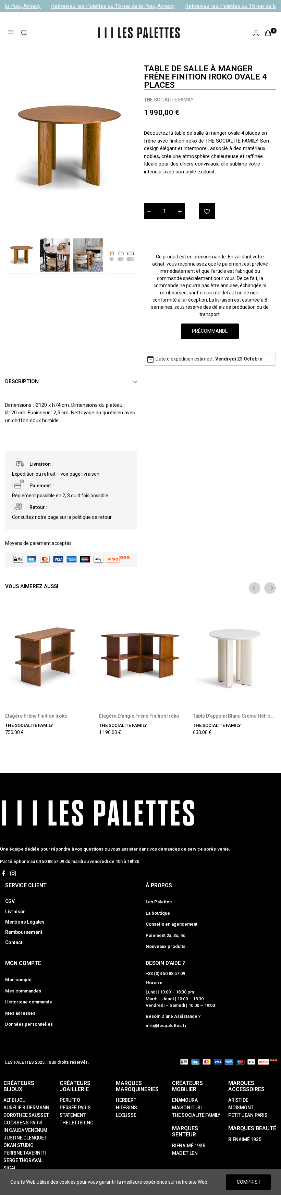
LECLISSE (126, 1115)
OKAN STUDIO (18, 1145)
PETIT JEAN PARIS (248, 1115)
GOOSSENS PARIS (22, 1122)
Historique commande (28, 1001)
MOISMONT (240, 1107)
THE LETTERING (76, 1122)
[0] (268, 32)
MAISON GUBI (187, 1107)
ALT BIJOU (14, 1100)
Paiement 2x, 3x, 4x (165, 935)
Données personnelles (29, 1024)
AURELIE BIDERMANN (26, 1107)
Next (121, 147)
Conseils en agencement (171, 924)
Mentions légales (25, 922)
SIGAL (9, 1168)
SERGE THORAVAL (22, 1160)
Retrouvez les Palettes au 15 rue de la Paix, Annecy (109, 6)
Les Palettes (159, 901)
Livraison (15, 911)
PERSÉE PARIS (75, 1107)
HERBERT (126, 1100)
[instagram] (13, 873)
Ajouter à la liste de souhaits (207, 211)
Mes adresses (20, 1013)
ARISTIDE (238, 1100)
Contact (14, 942)
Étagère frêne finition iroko (36, 716)
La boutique (158, 913)
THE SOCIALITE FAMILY (169, 99)
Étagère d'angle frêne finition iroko (139, 716)
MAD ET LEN (185, 1153)
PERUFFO (70, 1100)
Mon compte (18, 979)
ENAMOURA (184, 1100)
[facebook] (3, 873)
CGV (9, 901)
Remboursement (23, 932)
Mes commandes (23, 990)
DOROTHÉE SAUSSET (26, 1115)
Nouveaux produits (165, 946)
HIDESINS (126, 1107)
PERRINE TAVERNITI (24, 1153)
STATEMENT (73, 1115)
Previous (21, 147)
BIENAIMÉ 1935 (188, 1145)
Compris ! (248, 1182)
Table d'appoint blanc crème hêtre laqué (235, 716)
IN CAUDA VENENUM (25, 1130)
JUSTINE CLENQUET (25, 1138)
